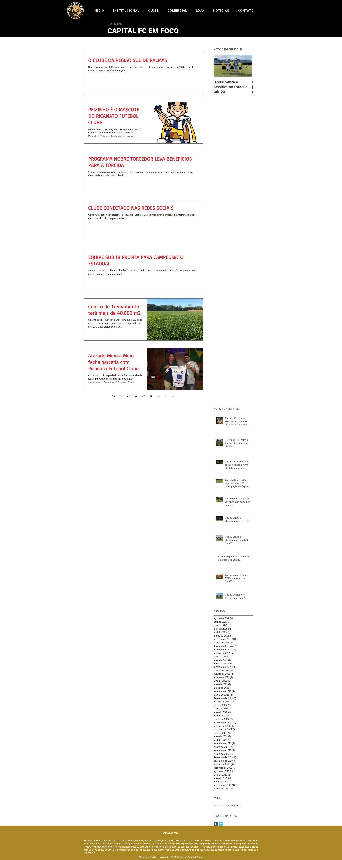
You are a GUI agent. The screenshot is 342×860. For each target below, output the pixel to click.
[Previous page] (121, 396)
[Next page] (166, 396)
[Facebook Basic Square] (216, 824)
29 (136, 396)
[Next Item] (247, 66)
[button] (126, 10)
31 (151, 396)
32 (158, 396)
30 (143, 396)
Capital (225, 805)
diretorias (236, 805)
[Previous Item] (219, 66)
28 (128, 396)
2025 (216, 805)
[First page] (113, 396)
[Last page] (173, 396)
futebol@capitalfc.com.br (234, 841)
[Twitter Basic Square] (221, 824)
